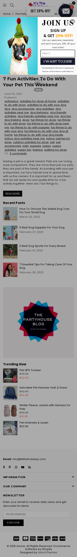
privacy (38, 89)
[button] (72, 21)
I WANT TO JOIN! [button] (58, 61)
